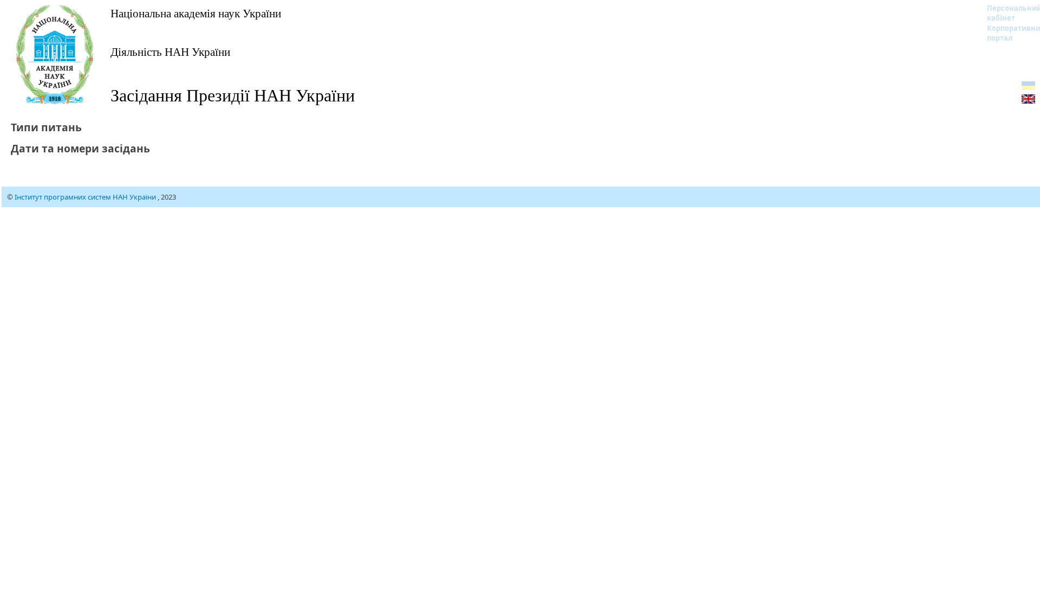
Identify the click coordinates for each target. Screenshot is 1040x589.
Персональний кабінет (1007, 13)
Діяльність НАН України (170, 51)
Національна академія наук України (195, 13)
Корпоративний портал (1007, 33)
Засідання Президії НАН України (232, 94)
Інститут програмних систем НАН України (86, 197)
